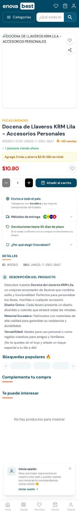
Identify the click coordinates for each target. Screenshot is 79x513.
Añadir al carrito (59, 183)
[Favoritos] (56, 6)
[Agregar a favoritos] (70, 40)
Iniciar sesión (27, 489)
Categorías (22, 17)
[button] (39, 71)
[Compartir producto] (70, 50)
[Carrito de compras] (65, 6)
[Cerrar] (70, 468)
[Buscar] (70, 17)
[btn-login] (73, 6)
